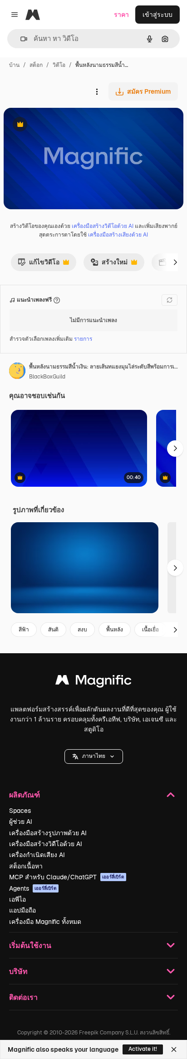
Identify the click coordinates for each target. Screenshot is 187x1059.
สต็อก (36, 65)
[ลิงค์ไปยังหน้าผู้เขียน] (17, 372)
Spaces (20, 811)
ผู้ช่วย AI (20, 821)
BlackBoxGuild (47, 376)
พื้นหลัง (114, 629)
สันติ (53, 629)
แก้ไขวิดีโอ (38, 264)
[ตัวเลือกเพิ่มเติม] (97, 91)
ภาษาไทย (93, 756)
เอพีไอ (17, 899)
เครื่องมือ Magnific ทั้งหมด (45, 922)
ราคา (121, 14)
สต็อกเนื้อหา (26, 866)
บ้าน (14, 65)
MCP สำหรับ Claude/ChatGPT (66, 877)
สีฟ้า (24, 629)
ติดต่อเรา (23, 997)
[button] (93, 756)
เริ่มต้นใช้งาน (30, 945)
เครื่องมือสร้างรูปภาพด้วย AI (48, 833)
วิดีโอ (59, 65)
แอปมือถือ (22, 910)
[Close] (173, 1049)
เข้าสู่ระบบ (157, 14)
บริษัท (18, 971)
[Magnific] (93, 682)
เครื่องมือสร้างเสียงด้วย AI (118, 234)
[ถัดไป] (175, 262)
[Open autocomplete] (20, 38)
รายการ (83, 339)
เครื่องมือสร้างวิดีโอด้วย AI (102, 226)
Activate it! (142, 1049)
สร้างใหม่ (109, 264)
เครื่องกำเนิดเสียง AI (37, 855)
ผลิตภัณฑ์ (24, 794)
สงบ (82, 629)
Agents (33, 888)
